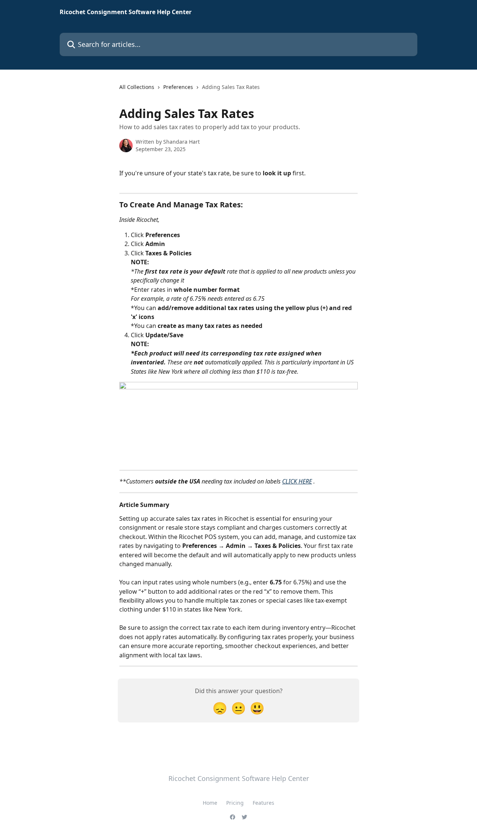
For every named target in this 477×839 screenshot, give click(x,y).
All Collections (136, 86)
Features (263, 802)
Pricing (235, 802)
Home (210, 802)
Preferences (178, 86)
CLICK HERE (297, 481)
